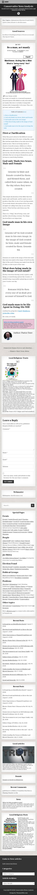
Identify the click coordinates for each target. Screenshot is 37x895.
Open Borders (14, 597)
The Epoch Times (8, 37)
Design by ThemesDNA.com (19, 893)
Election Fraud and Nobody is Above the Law (17, 629)
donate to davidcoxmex (18, 22)
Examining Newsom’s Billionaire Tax (15, 674)
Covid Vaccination (24, 523)
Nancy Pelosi (30, 549)
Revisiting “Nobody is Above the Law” (15, 663)
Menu (7, 2)
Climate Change (20, 586)
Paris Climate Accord (27, 597)
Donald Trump (24, 543)
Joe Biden (23, 558)
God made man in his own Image (15, 119)
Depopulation (21, 525)
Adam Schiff (6, 541)
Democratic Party (22, 575)
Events (5, 519)
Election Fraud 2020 (26, 20)
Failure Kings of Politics (10, 657)
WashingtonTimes (15, 35)
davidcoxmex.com (17, 495)
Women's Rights (13, 599)
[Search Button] (18, 13)
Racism (5, 599)
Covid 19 (16, 521)
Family (18, 44)
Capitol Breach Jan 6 (15, 519)
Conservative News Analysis (18, 6)
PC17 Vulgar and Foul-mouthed (23, 411)
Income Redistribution (10, 660)
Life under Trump (17, 530)
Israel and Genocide (9, 680)
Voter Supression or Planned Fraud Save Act (17, 635)
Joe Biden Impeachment (11, 558)
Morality (5, 597)
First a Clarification (10, 115)
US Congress (7, 606)
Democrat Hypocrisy (20, 532)
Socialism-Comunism (22, 577)
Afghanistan (15, 20)
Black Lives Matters (9, 575)
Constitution (16, 606)
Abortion (5, 584)
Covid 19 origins (12, 523)
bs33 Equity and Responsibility (23, 818)
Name (5, 452)
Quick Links (6, 22)
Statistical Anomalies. (22, 569)
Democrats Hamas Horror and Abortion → (19, 348)
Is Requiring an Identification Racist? (15, 624)
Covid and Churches (9, 525)
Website (5, 466)
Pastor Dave (12, 50)
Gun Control (12, 593)
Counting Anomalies (19, 567)
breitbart (6, 35)
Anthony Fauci (19, 541)
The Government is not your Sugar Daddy (16, 651)
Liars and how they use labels (12, 764)
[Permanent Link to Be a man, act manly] (18, 73)
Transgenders (24, 599)
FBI (30, 575)
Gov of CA (29, 547)
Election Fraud (7, 567)
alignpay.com (10, 611)
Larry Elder (22, 547)
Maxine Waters (8, 549)
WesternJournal (27, 35)
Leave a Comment (18, 51)
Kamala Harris (12, 547)
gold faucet (6, 791)
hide (24, 112)
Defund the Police (18, 588)
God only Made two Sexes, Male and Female (18, 117)
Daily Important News (9, 863)
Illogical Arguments (23, 593)
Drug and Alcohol (16, 590)
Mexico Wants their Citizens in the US (15, 640)
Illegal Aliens (16, 595)
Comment (6, 429)
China (12, 586)
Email (5, 459)
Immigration (7, 595)
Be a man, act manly (18, 47)
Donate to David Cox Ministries (13, 780)
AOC (12, 541)
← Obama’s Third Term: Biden (18, 351)
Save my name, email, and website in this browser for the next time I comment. (17, 477)
